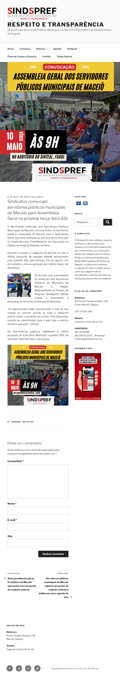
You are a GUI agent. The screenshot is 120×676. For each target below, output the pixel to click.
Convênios (25, 48)
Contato (46, 56)
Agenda (57, 48)
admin (40, 197)
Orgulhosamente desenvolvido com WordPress (75, 668)
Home (11, 48)
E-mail (12, 520)
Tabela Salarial (64, 56)
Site (10, 536)
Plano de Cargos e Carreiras (22, 56)
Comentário (16, 461)
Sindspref (72, 48)
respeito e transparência (56, 24)
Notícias (40, 48)
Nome (12, 503)
